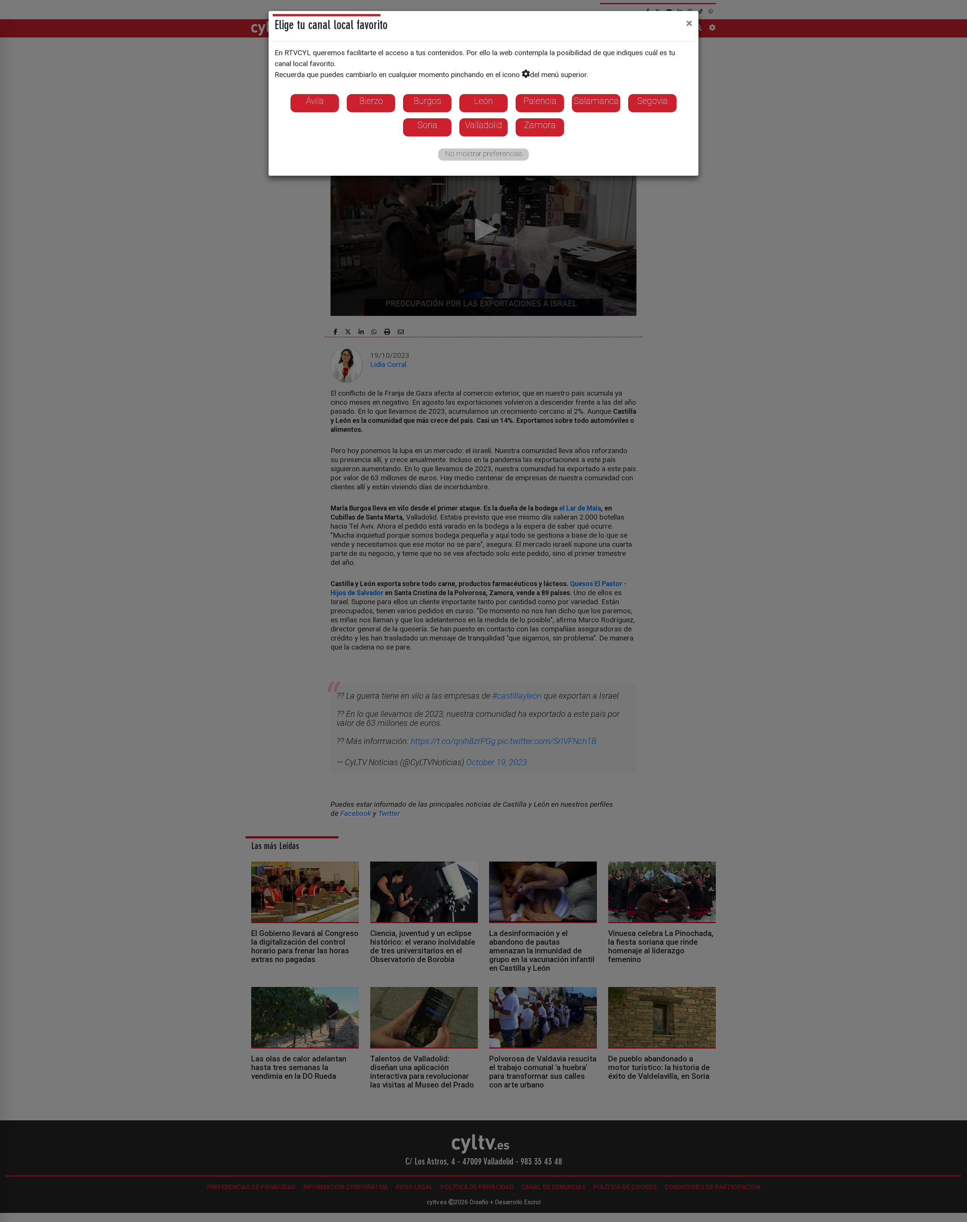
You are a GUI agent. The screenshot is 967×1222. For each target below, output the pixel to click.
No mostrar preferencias (483, 153)
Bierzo (371, 101)
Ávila (315, 101)
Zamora (540, 125)
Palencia (540, 101)
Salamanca (596, 101)
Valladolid (483, 125)
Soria (427, 125)
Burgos (427, 101)
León (483, 101)
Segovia (652, 101)
